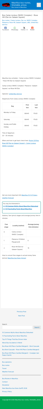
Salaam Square (21, 22)
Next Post (21, 316)
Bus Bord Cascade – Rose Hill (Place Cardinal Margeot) (20, 349)
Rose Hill (12, 22)
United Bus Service (15, 94)
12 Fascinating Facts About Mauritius (14, 336)
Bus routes (5, 20)
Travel (4, 368)
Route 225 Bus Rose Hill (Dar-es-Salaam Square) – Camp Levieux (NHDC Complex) (20, 143)
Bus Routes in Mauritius (10, 378)
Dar (22, 20)
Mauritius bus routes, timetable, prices (21, 3)
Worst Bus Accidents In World (12, 343)
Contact (5, 382)
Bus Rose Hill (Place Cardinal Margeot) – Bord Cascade (20, 346)
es (25, 20)
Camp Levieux (15, 20)
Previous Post (21, 311)
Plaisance (5, 22)
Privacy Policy (7, 391)
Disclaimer (5, 385)
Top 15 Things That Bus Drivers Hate (14, 339)
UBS (28, 22)
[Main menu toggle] (39, 5)
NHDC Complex (32, 20)
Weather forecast (8, 372)
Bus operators (7, 362)
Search (4, 324)
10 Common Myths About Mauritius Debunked (17, 332)
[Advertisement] (21, 54)
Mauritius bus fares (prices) (17, 258)
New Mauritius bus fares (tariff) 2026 (14, 388)
